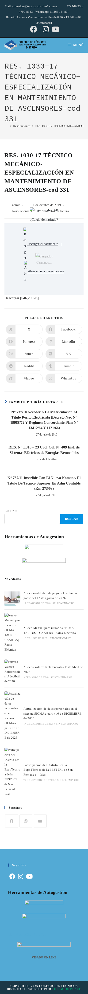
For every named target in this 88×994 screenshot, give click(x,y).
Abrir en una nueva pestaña (45, 271)
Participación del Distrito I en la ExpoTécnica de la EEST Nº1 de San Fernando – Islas (48, 770)
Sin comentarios (63, 603)
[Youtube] (40, 821)
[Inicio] (6, 126)
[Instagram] (25, 821)
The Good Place (66, 989)
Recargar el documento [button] (42, 244)
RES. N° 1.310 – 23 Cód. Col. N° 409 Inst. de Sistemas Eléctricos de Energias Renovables (44, 449)
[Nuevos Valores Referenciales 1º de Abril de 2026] (12, 672)
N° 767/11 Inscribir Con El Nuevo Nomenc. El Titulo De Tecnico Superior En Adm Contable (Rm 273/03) (44, 483)
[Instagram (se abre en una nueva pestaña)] (45, 29)
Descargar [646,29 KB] (21, 298)
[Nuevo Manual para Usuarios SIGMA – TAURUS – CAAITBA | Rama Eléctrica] (12, 632)
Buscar (72, 519)
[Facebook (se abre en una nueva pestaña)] (33, 29)
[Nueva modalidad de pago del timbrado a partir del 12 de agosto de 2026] (12, 598)
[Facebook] (11, 821)
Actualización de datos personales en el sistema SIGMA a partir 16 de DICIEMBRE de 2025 (52, 713)
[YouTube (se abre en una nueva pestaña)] (55, 29)
